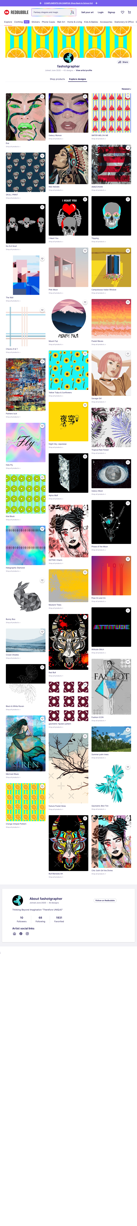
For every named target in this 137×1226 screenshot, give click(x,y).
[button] (68, 3)
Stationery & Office (124, 22)
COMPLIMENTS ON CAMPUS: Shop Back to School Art (68, 3)
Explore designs (77, 79)
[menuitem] (8, 22)
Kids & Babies (91, 22)
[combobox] (54, 12)
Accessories (106, 22)
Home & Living (74, 22)
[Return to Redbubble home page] (16, 12)
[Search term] (72, 12)
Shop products (57, 79)
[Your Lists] (122, 12)
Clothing (21, 22)
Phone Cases (48, 22)
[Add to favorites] (42, 96)
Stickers (36, 22)
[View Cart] (129, 12)
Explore (8, 22)
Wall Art (61, 22)
